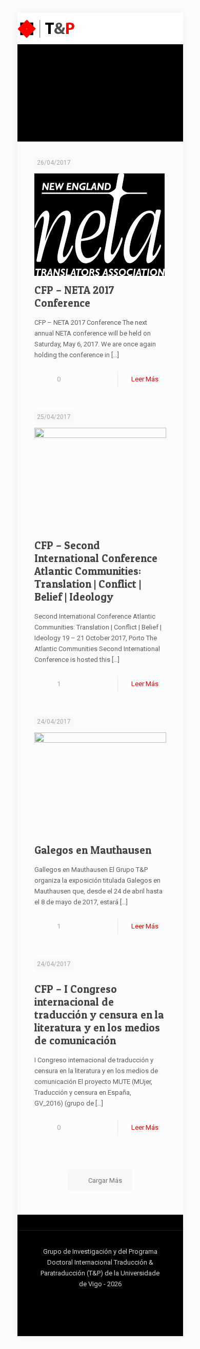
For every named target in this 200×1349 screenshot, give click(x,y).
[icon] (105, 1299)
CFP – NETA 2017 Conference (74, 296)
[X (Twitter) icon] (94, 1299)
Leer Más (144, 379)
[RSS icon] (116, 1299)
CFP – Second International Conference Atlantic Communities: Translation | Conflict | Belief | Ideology (95, 571)
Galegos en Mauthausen (92, 850)
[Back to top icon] (179, 1328)
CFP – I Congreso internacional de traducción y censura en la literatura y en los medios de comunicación (99, 1015)
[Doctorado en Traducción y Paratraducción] (46, 28)
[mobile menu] (169, 28)
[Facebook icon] (84, 1299)
